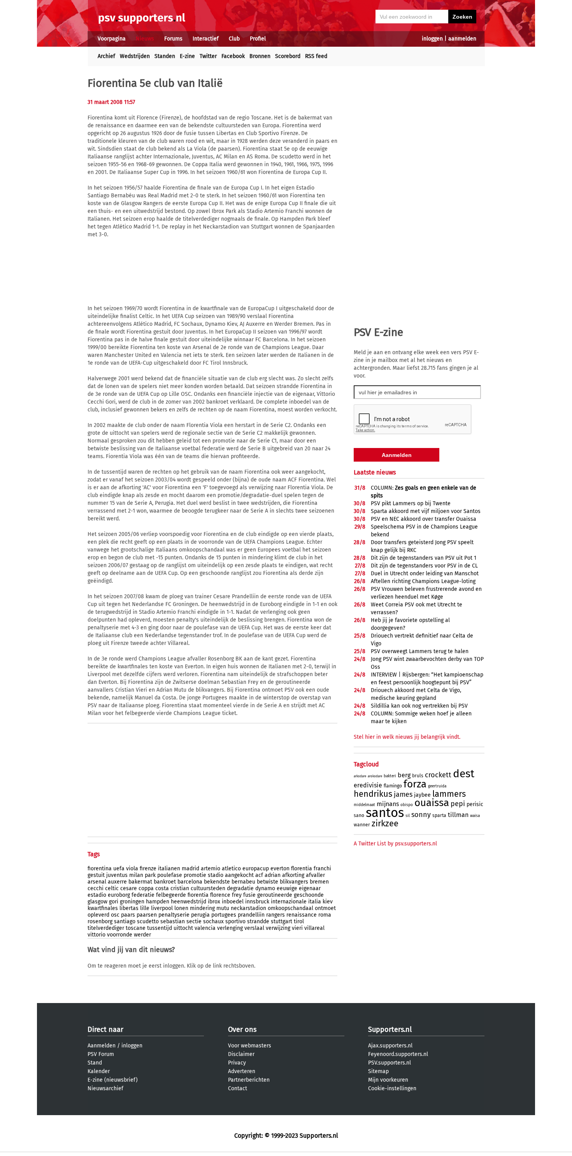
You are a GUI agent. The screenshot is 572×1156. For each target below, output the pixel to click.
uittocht (183, 928)
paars (128, 915)
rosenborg (100, 921)
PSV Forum (101, 1054)
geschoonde (309, 895)
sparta (439, 815)
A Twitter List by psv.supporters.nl (395, 843)
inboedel (233, 901)
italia (314, 901)
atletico (231, 868)
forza (415, 784)
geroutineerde (274, 895)
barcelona (189, 881)
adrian (273, 875)
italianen (169, 868)
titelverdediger (106, 928)
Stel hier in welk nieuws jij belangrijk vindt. (407, 737)
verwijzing (278, 928)
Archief (106, 56)
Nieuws (145, 38)
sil (407, 815)
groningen (132, 901)
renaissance (301, 915)
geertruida (437, 786)
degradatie (240, 888)
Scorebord (287, 56)
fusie (249, 895)
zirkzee (385, 823)
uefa (119, 868)
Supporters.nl (390, 1029)
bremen (319, 881)
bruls (417, 775)
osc (115, 915)
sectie (194, 921)
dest (463, 773)
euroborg (119, 895)
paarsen (147, 915)
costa (162, 888)
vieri (297, 928)
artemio (210, 868)
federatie (143, 895)
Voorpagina (112, 38)
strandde (258, 921)
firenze (148, 868)
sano (359, 815)
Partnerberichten (249, 1080)
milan (136, 875)
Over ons (242, 1029)
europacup (255, 868)
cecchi (96, 888)
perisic (475, 804)
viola (132, 868)
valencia (205, 928)
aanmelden (462, 38)
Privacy (237, 1062)
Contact (237, 1088)
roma (324, 915)
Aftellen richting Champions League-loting (423, 581)
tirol (299, 921)
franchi (322, 868)
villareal (314, 928)
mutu (222, 908)
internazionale (289, 901)
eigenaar (310, 888)
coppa (146, 888)
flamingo (393, 786)
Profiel (258, 38)
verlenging (230, 928)
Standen (164, 56)
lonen (181, 908)
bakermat (140, 881)
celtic (112, 888)
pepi (458, 803)
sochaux (213, 921)
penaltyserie (173, 915)
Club (234, 38)
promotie (195, 875)
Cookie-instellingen (392, 1088)
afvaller (315, 875)
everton (280, 868)
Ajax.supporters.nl (390, 1045)
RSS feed (316, 56)
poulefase (169, 875)
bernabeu (243, 881)
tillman (458, 815)
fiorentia (198, 895)
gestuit (96, 875)
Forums (173, 38)
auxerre (117, 881)
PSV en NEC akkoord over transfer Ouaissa (423, 519)
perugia (200, 915)
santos (385, 812)
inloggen (432, 38)
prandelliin (251, 915)
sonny (421, 814)
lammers (449, 794)
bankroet (165, 881)
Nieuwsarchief (105, 1088)
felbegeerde (171, 895)
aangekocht (239, 875)
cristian (179, 888)
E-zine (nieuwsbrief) (113, 1080)
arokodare (375, 776)
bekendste (217, 881)
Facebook (233, 56)
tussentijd (159, 928)
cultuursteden (208, 888)
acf (259, 875)
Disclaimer (241, 1054)
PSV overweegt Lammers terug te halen (419, 651)
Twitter (208, 56)
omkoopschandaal (290, 908)
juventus (117, 875)
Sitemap (378, 1071)
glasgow (97, 901)
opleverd (98, 915)
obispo (406, 805)
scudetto (148, 921)
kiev (328, 901)
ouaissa (431, 803)
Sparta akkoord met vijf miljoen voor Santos (426, 511)
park (150, 875)
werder (142, 934)
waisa (475, 815)
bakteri (390, 776)
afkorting (293, 875)
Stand (95, 1062)
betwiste (267, 881)
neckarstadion (248, 908)
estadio (97, 895)
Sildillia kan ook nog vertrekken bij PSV (419, 706)
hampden (157, 901)
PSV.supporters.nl (389, 1062)
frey (237, 895)
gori (113, 901)
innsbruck (257, 901)
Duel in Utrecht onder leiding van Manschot (425, 573)
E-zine (187, 56)
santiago (124, 921)
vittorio (96, 934)
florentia (301, 868)
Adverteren (241, 1071)
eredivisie (368, 785)
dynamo (265, 888)
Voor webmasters (249, 1045)
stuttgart (281, 921)
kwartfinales (103, 908)
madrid (190, 868)
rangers (275, 915)
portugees (223, 915)
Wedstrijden (135, 56)
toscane (136, 928)
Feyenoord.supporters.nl (398, 1054)
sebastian (172, 921)
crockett (438, 775)
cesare (128, 888)
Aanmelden (102, 1045)
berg (404, 775)
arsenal (97, 881)
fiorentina (100, 868)
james (403, 794)
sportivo (235, 921)
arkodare (360, 776)
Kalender (99, 1071)
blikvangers (294, 881)
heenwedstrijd (188, 901)
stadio (215, 875)
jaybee (422, 795)
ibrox (214, 901)
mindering (202, 908)
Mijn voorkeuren (388, 1080)
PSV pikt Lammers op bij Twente (411, 503)
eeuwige (287, 888)
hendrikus (373, 794)
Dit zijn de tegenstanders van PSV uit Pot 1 (423, 558)
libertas (129, 908)
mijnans (388, 804)
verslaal (254, 928)
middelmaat (364, 805)
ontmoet (325, 908)
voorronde (119, 934)
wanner (362, 824)
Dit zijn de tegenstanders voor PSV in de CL (424, 565)
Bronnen (259, 56)
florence (220, 895)
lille (144, 908)
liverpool (162, 908)
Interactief (206, 38)
